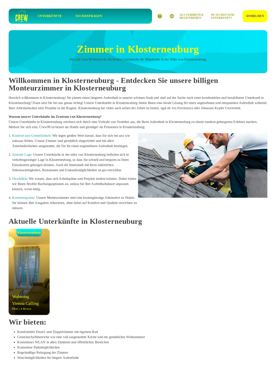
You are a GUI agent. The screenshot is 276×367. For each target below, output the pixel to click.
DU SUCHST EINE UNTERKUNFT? (223, 16)
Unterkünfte (50, 16)
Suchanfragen (88, 16)
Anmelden (255, 16)
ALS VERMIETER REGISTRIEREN (191, 16)
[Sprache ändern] (172, 16)
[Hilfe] (159, 16)
